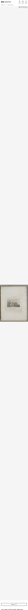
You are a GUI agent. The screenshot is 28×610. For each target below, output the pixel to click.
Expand (12, 604)
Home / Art (3, 4)
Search (23, 3)
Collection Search (10, 4)
